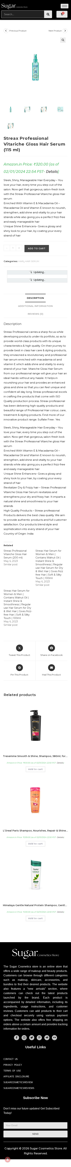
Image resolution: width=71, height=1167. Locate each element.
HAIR (21, 261)
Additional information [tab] (35, 306)
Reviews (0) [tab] (35, 313)
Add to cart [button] (35, 769)
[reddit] (46, 1037)
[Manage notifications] (7, 1159)
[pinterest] (39, 1037)
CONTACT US (10, 1059)
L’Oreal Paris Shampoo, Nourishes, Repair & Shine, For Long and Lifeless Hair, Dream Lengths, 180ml (35, 830)
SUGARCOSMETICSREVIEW (18, 1082)
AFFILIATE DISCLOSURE (16, 1076)
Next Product (55, 30)
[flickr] (54, 1037)
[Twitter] (31, 1037)
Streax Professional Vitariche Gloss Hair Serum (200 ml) (15, 554)
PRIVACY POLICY (12, 1065)
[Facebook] (16, 1037)
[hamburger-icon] (64, 6)
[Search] (48, 14)
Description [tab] (35, 298)
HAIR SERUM (32, 261)
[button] (63, 40)
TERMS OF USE (12, 1070)
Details (52, 171)
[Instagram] (24, 1037)
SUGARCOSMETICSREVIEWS (18, 1088)
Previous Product (18, 30)
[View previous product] (6, 30)
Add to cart (36, 248)
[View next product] (65, 30)
